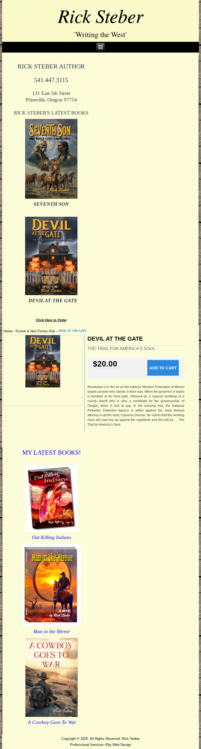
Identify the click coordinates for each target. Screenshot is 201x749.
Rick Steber (100, 15)
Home (7, 331)
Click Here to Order (51, 320)
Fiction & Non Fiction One (35, 331)
